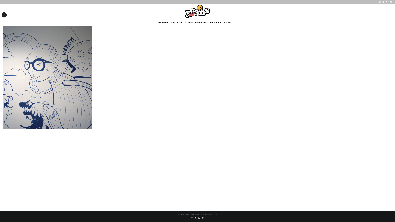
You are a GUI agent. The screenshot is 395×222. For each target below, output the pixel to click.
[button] (234, 22)
